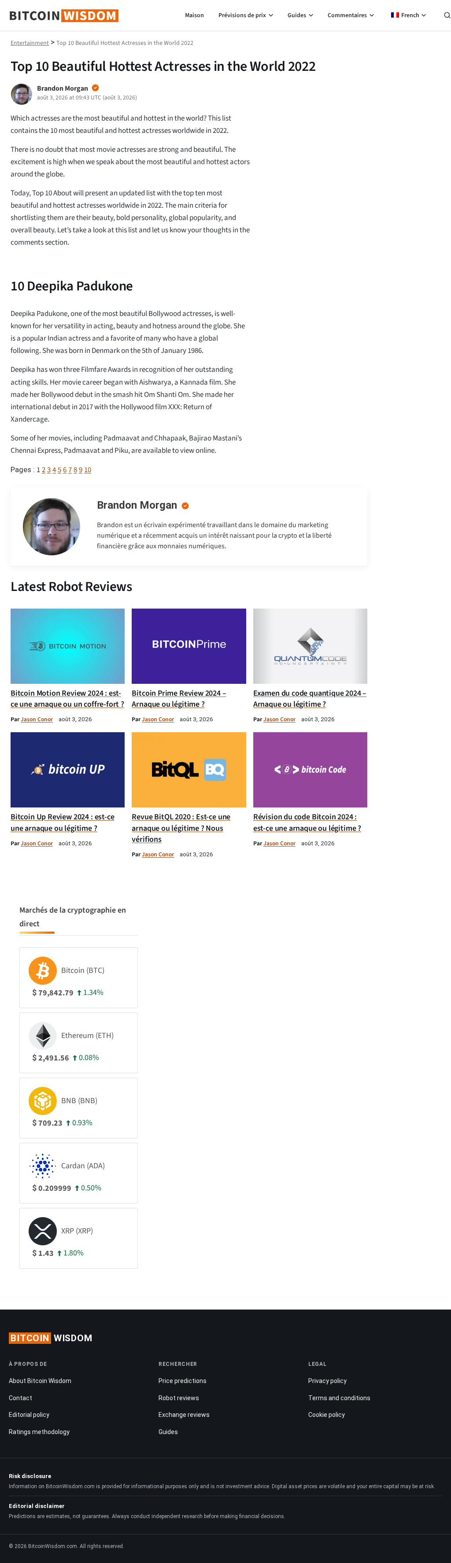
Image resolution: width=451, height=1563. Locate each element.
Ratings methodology (39, 1431)
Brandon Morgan (137, 505)
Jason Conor (37, 719)
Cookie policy (326, 1414)
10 (87, 470)
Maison (194, 15)
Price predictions (183, 1380)
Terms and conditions (339, 1398)
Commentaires (347, 15)
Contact (20, 1398)
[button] (447, 16)
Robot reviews (179, 1398)
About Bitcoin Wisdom (40, 1380)
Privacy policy (327, 1380)
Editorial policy (29, 1414)
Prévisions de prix (242, 15)
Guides (297, 15)
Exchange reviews (184, 1414)
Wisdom (51, 1338)
